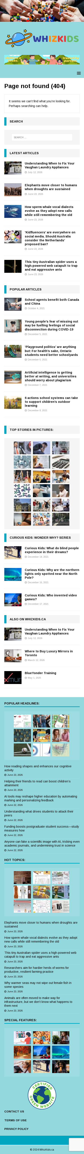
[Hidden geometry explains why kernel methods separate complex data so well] (41, 749)
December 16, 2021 (38, 582)
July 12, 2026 (35, 172)
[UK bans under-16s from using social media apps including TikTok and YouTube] (22, 519)
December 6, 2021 (37, 359)
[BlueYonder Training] (13, 677)
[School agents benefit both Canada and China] (13, 304)
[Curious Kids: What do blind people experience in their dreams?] (13, 552)
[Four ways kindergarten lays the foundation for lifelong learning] (41, 505)
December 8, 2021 (37, 410)
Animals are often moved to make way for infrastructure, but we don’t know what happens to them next (38, 1001)
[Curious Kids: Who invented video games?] (13, 599)
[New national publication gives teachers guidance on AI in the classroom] (60, 490)
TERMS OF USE (15, 1120)
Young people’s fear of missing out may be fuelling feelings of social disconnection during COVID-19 (51, 325)
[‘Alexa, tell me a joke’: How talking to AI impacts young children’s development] (41, 490)
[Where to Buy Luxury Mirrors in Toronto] (13, 655)
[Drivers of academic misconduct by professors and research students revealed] (41, 476)
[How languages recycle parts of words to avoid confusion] (22, 721)
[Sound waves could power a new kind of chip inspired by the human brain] (41, 906)
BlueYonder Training (40, 673)
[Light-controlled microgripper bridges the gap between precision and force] (22, 906)
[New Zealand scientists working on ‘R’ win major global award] (41, 721)
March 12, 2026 (36, 660)
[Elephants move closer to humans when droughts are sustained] (13, 189)
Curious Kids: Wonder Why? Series (40, 537)
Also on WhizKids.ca (28, 619)
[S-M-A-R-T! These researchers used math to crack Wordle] (60, 721)
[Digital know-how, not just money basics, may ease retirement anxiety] (60, 462)
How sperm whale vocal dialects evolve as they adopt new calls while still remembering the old (49, 210)
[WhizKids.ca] (42, 19)
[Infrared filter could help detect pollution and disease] (41, 877)
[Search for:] (42, 137)
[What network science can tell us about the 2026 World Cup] (60, 749)
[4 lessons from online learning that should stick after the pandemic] (22, 1037)
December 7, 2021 (37, 385)
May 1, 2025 (34, 677)
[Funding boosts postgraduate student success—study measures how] (60, 447)
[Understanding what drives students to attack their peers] (41, 447)
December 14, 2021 (38, 556)
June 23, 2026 (35, 194)
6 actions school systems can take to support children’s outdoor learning (51, 401)
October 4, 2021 (36, 308)
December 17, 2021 (38, 604)
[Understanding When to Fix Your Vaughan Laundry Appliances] (13, 167)
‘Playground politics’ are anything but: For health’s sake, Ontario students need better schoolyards (51, 350)
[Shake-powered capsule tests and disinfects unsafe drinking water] (60, 906)
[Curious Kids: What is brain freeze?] (60, 1066)
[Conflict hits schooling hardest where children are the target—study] (60, 519)
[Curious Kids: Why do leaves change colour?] (22, 1052)
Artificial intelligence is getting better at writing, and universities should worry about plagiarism (50, 376)
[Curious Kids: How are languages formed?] (22, 1066)
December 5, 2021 (37, 334)
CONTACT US (14, 1111)
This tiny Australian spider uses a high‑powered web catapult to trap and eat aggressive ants (51, 265)
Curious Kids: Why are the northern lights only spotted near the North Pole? (52, 573)
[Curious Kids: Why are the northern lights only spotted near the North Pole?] (13, 574)
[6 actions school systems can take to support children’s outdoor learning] (13, 402)
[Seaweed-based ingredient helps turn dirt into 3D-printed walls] (22, 877)
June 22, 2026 (15, 805)
